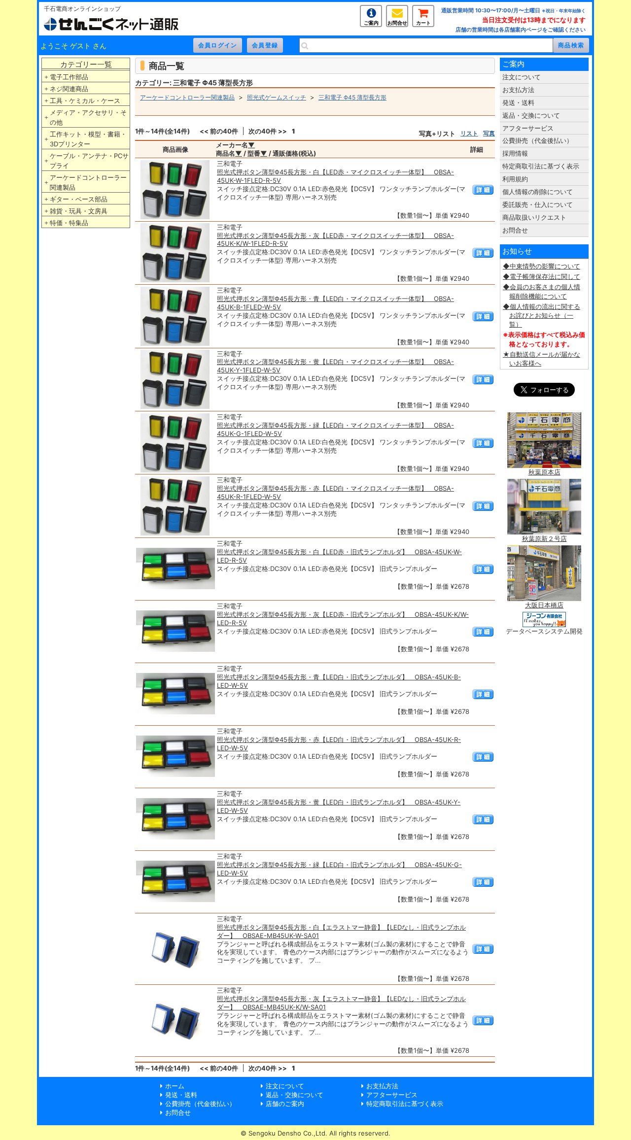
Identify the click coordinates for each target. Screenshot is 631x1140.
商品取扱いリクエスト (534, 217)
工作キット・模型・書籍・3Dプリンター (88, 139)
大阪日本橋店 (544, 605)
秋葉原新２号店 (544, 538)
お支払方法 (518, 90)
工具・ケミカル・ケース (85, 100)
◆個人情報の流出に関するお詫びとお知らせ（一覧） (541, 315)
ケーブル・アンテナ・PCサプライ (89, 160)
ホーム (174, 1086)
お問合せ (397, 23)
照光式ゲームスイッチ (276, 97)
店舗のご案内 (285, 1103)
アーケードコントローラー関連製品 (88, 182)
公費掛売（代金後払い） (537, 140)
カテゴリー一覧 (86, 64)
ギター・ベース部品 (78, 199)
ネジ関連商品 (69, 89)
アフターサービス (528, 128)
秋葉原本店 (544, 472)
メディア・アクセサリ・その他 (88, 117)
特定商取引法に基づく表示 (540, 166)
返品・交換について (531, 115)
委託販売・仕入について (537, 204)
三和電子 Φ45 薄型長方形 (352, 97)
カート (423, 23)
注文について (521, 77)
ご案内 (371, 23)
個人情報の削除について (537, 192)
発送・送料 (518, 102)
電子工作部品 (69, 77)
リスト (469, 133)
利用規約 (515, 179)
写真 (489, 133)
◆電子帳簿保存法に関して (541, 276)
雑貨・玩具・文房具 (78, 211)
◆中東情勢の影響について (541, 266)
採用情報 (515, 153)
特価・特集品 (69, 223)
